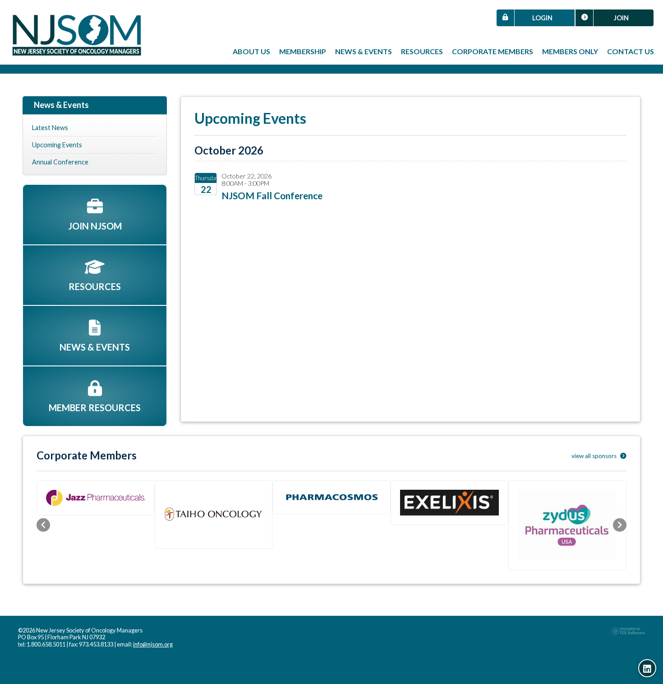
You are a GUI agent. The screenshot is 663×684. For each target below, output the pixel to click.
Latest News (50, 127)
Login (542, 18)
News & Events (363, 51)
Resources (422, 51)
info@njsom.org (153, 644)
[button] (43, 525)
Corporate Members (492, 51)
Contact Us (630, 51)
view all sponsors (594, 455)
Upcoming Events (57, 145)
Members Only (570, 51)
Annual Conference (60, 162)
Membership (302, 51)
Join (621, 18)
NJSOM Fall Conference (271, 195)
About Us (251, 51)
